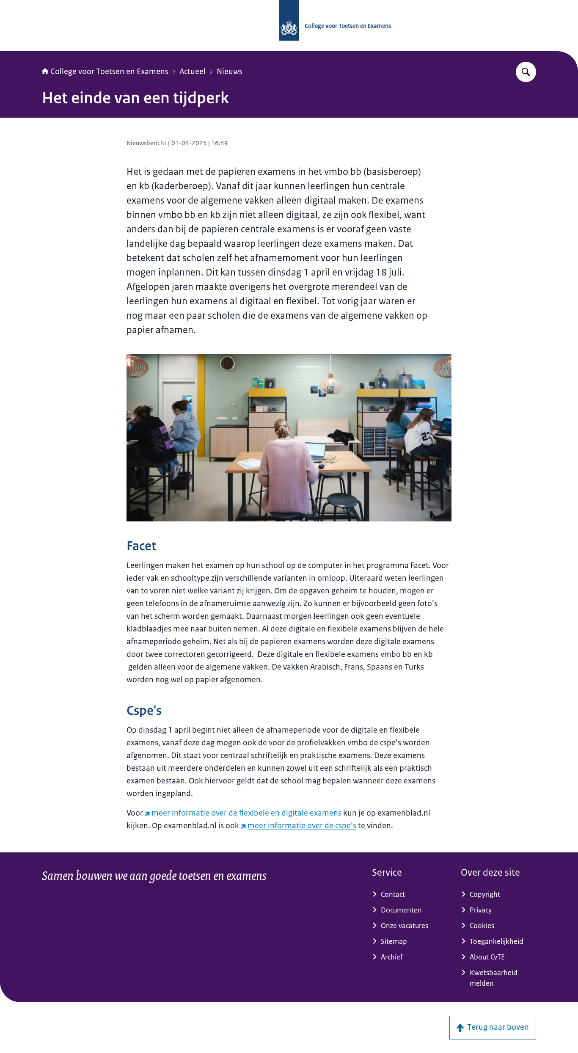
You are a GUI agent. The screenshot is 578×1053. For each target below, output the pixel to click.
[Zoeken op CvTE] (526, 72)
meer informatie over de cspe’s (302, 826)
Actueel (192, 71)
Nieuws (229, 71)
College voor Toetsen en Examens (109, 71)
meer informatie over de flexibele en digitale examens (246, 813)
